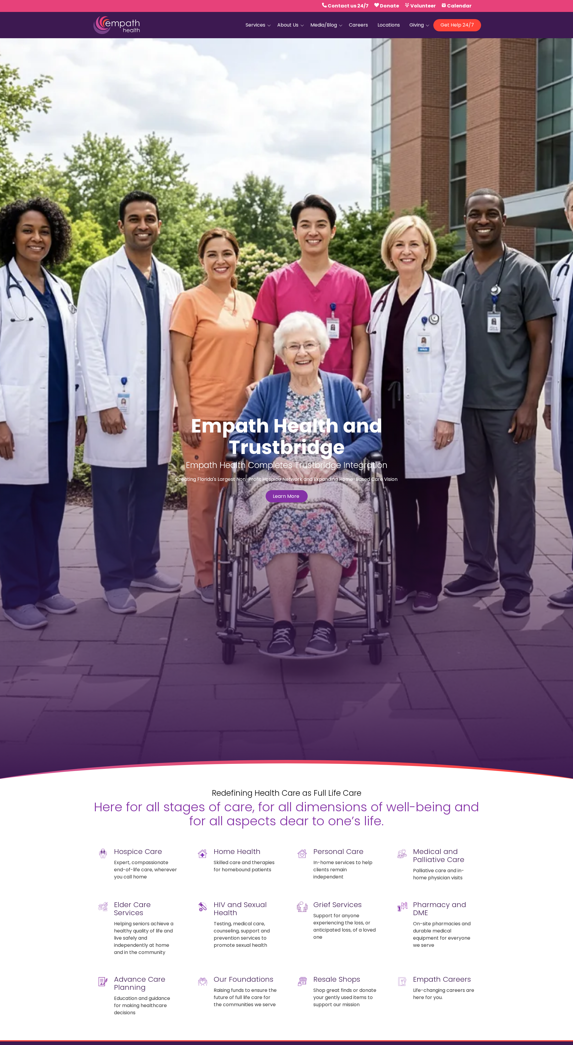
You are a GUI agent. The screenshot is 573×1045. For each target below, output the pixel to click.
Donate (389, 5)
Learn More (287, 496)
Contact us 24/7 (348, 5)
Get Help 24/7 (457, 24)
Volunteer (423, 5)
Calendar (459, 5)
